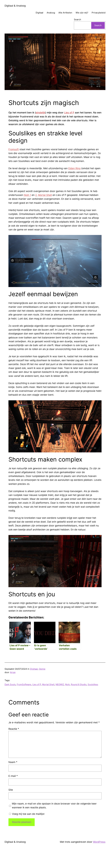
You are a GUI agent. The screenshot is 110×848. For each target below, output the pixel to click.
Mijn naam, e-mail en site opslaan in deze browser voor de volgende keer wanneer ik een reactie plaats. (54, 805)
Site (10, 789)
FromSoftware (24, 684)
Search (77, 19)
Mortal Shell (45, 195)
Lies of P (69, 112)
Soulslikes (93, 684)
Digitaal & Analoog (15, 5)
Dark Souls (10, 684)
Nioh (67, 684)
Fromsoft (13, 149)
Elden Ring (74, 168)
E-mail (13, 776)
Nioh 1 (27, 195)
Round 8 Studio (79, 684)
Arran (13, 672)
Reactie (13, 728)
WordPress (99, 841)
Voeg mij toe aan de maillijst (27, 813)
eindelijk (40, 112)
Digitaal (34, 669)
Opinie (42, 669)
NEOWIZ (60, 684)
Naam (12, 762)
